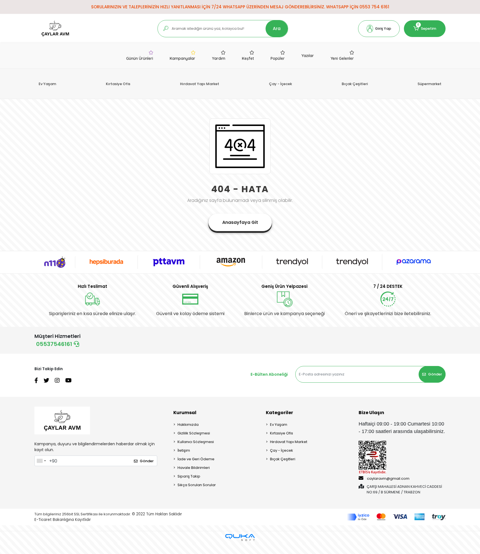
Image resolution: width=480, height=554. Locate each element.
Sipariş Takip (189, 476)
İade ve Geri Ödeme (196, 459)
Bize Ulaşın (371, 412)
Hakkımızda (188, 424)
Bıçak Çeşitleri (355, 83)
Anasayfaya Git (240, 222)
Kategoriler (279, 412)
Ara (277, 28)
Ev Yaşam (47, 83)
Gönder (435, 374)
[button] (379, 28)
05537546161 (55, 344)
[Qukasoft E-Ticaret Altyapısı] (240, 537)
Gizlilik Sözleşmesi (194, 433)
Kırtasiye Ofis (118, 83)
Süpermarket (429, 83)
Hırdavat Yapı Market (199, 83)
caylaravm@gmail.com (388, 478)
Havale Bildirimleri (194, 467)
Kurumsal (184, 412)
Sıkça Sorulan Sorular (197, 485)
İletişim (184, 450)
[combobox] (41, 461)
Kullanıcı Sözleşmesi (196, 441)
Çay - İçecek (280, 83)
